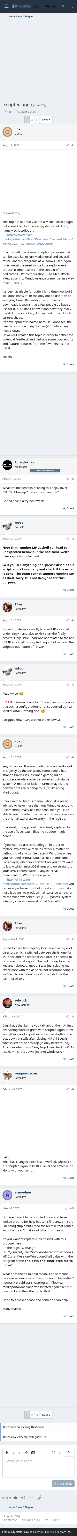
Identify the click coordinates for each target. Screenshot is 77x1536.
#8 (73, 1016)
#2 (73, 479)
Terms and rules (30, 1520)
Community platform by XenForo (36, 1532)
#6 (73, 757)
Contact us (10, 1520)
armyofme (23, 1192)
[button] (7, 1452)
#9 (73, 1089)
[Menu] (6, 6)
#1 (73, 145)
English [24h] (12, 1516)
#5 (73, 684)
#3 (73, 538)
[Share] (67, 145)
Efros (18, 604)
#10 (72, 1208)
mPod (19, 522)
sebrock (21, 1000)
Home (55, 1520)
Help (45, 1520)
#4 (73, 620)
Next (45, 119)
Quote (70, 364)
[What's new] (63, 6)
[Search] (71, 6)
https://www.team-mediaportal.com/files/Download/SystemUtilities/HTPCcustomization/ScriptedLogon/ (37, 239)
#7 (73, 939)
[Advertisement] (38, 61)
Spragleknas (24, 462)
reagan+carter (26, 1073)
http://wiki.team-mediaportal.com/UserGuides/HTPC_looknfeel (35, 881)
